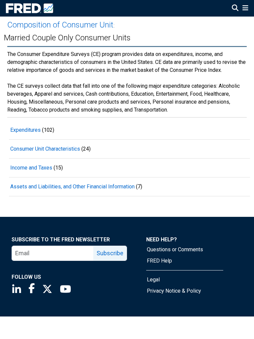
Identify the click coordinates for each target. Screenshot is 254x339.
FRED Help (159, 261)
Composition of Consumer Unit (60, 24)
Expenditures (25, 130)
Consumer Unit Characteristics (45, 149)
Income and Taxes (31, 168)
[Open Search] (235, 8)
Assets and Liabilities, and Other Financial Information (72, 186)
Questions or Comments (175, 249)
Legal (153, 279)
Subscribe (110, 253)
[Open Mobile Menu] (245, 8)
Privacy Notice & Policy (174, 291)
